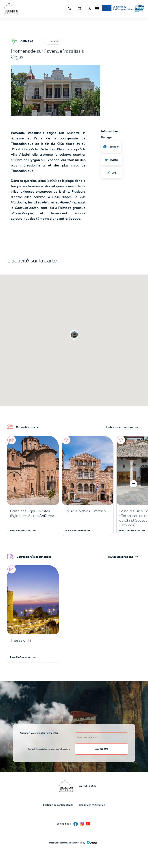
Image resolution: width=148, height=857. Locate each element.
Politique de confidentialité (58, 804)
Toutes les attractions (119, 427)
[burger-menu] (97, 8)
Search (69, 8)
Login (89, 8)
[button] (55, 90)
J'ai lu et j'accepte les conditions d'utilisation (49, 749)
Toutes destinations (120, 556)
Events (79, 8)
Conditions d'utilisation (92, 804)
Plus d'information (20, 530)
